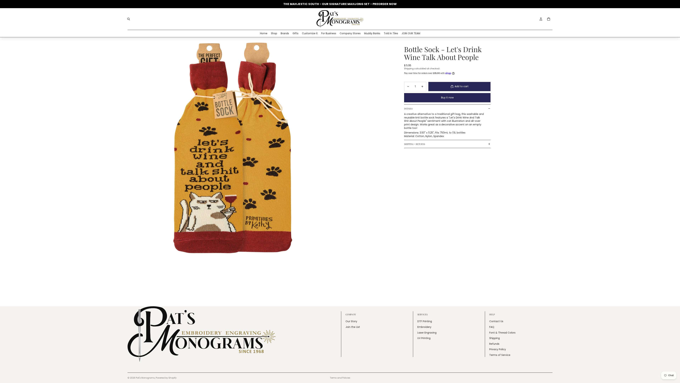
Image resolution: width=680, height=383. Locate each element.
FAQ (491, 327)
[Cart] (548, 19)
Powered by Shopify (166, 377)
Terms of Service (499, 355)
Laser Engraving (427, 332)
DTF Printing (424, 321)
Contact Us (496, 321)
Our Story (351, 321)
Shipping (494, 338)
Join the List (352, 327)
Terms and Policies (340, 377)
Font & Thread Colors (502, 332)
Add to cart (462, 86)
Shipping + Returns (414, 144)
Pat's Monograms (145, 377)
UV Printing (423, 338)
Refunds (494, 343)
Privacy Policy (497, 349)
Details (408, 108)
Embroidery (424, 327)
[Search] (128, 19)
